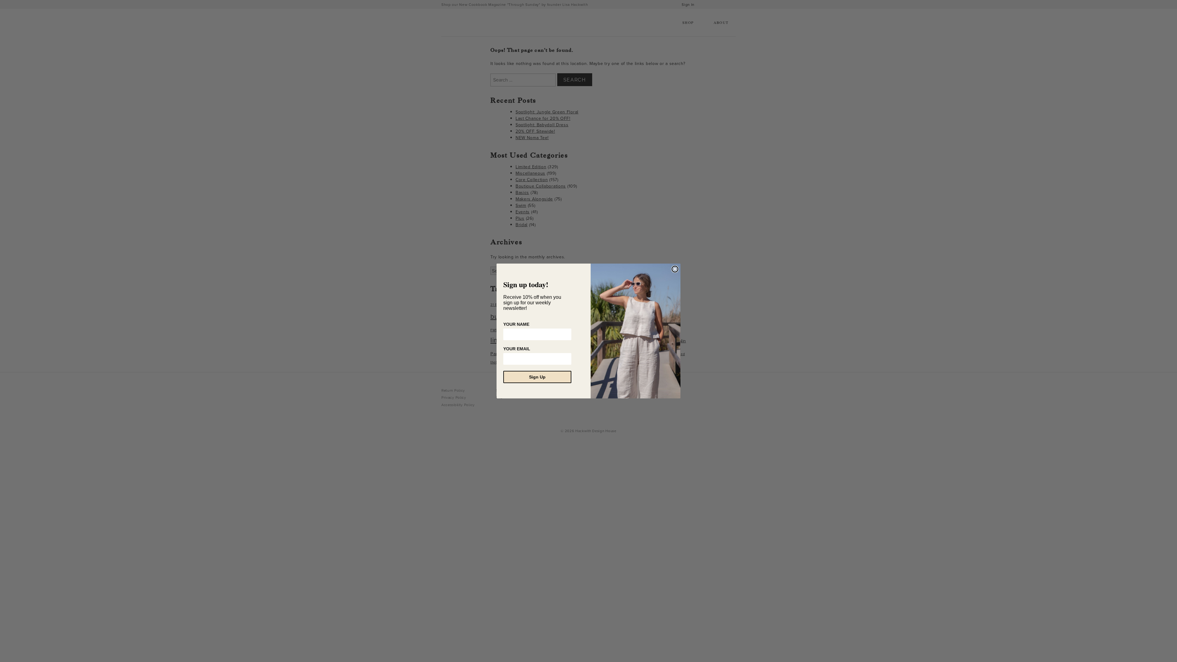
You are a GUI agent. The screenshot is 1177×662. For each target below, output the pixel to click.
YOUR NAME (516, 324)
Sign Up (537, 377)
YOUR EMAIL (516, 348)
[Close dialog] (675, 269)
